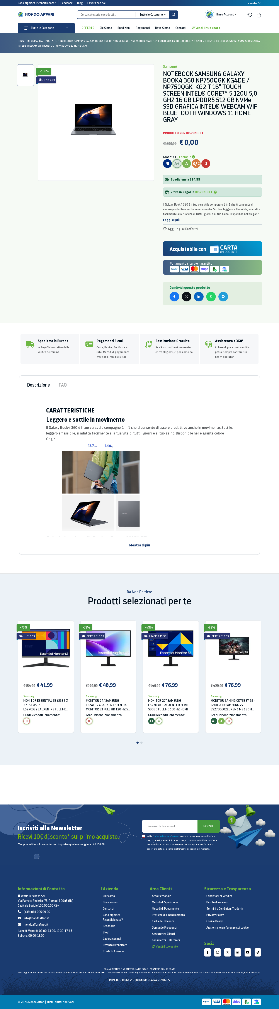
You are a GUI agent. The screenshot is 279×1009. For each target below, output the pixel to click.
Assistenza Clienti (163, 934)
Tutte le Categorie (42, 28)
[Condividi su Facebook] (174, 296)
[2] (141, 743)
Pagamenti (143, 28)
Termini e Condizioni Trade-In (224, 909)
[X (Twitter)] (227, 952)
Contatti (180, 28)
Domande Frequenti (164, 928)
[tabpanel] (96, 122)
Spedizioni (123, 28)
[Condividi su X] (186, 296)
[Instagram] (217, 952)
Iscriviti (208, 826)
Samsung (28, 696)
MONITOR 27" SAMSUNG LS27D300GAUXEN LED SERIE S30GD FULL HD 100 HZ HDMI (168, 704)
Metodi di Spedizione (165, 902)
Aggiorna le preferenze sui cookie (227, 928)
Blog (80, 3)
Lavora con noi (96, 3)
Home (21, 40)
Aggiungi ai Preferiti (182, 229)
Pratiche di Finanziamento (168, 915)
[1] (137, 743)
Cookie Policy (214, 921)
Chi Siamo (106, 28)
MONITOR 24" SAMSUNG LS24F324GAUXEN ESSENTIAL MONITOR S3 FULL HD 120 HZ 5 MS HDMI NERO (107, 705)
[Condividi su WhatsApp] (211, 296)
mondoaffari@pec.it (36, 924)
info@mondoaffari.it (36, 918)
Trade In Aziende (113, 951)
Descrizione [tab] (38, 385)
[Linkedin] (238, 952)
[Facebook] (207, 952)
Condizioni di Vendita (219, 896)
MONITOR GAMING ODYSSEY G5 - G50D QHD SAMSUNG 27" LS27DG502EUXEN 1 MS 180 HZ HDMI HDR (233, 705)
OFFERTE (88, 28)
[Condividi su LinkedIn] (199, 296)
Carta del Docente (163, 921)
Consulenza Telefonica (166, 940)
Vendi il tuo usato (208, 28)
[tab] (25, 75)
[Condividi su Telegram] (223, 296)
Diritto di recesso (217, 902)
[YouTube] (248, 952)
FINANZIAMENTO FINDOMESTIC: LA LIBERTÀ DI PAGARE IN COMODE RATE (139, 969)
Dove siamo (110, 902)
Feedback (67, 3)
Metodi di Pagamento (165, 909)
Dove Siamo (162, 28)
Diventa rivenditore (115, 945)
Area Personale (161, 896)
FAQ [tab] (63, 385)
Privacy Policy (215, 915)
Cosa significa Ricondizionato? (37, 3)
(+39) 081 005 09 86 (37, 912)
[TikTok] (258, 952)
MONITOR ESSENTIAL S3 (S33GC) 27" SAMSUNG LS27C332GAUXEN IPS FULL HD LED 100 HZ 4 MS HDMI (45, 705)
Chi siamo (109, 896)
